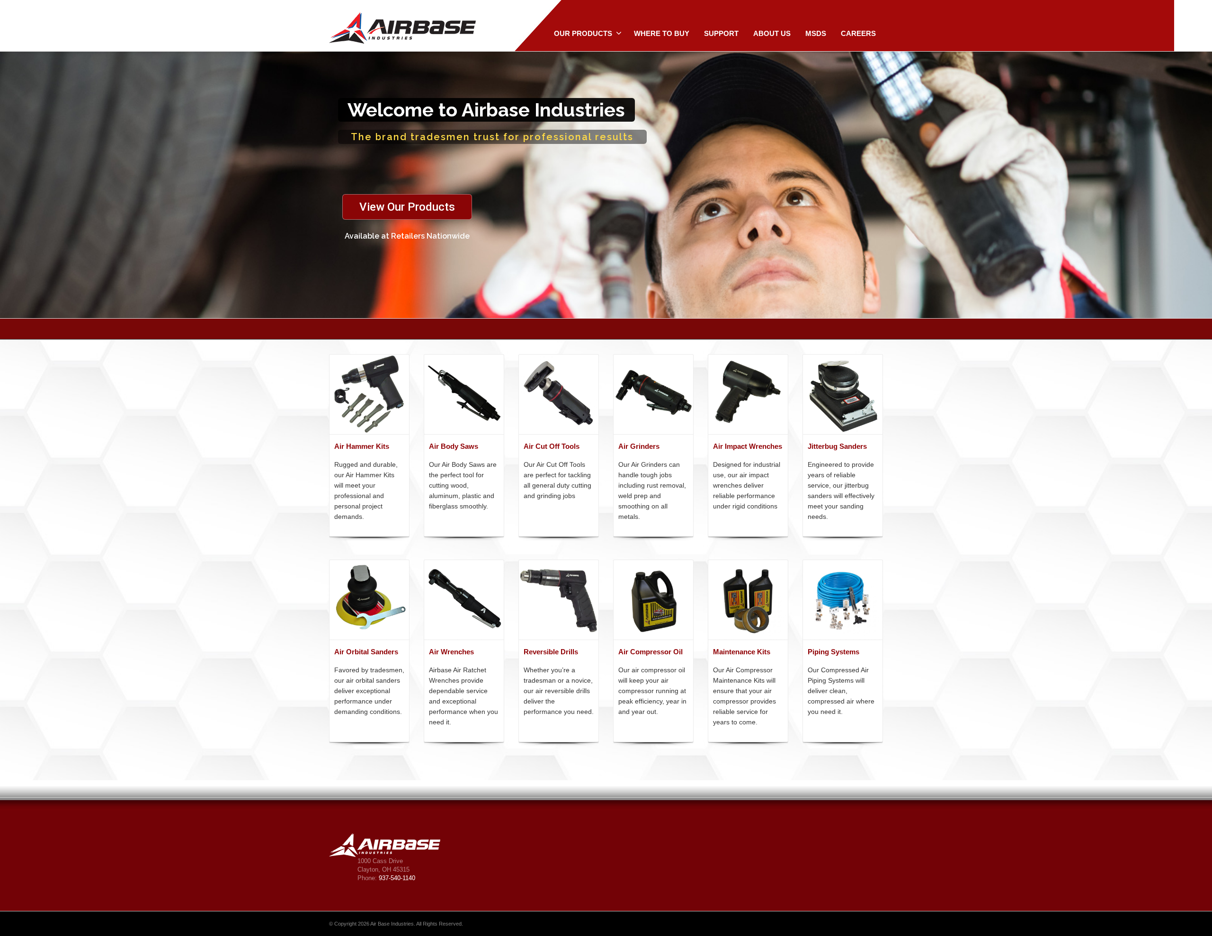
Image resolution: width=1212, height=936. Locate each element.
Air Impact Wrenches (747, 446)
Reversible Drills (551, 652)
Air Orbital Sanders (366, 652)
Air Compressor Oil (650, 652)
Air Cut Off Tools (551, 446)
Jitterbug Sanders (837, 446)
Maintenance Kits (741, 652)
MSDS (815, 33)
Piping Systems (833, 652)
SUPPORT (721, 33)
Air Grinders (638, 446)
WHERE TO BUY (661, 33)
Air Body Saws (453, 446)
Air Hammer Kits (361, 446)
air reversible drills (562, 691)
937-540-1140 (397, 878)
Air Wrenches (451, 652)
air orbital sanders (373, 680)
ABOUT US (772, 33)
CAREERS (858, 33)
